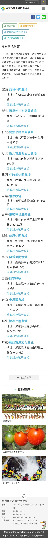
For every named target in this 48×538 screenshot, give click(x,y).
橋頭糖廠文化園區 (21, 342)
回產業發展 (25, 377)
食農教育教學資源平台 (17, 32)
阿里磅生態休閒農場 (23, 110)
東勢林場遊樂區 (20, 214)
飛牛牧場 (15, 196)
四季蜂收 (15, 278)
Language (31, 2)
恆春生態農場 (18, 321)
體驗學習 (10, 26)
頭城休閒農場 (18, 89)
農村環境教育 (28, 26)
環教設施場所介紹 (18, 104)
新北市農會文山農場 (23, 153)
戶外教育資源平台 (15, 38)
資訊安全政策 (38, 536)
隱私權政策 (25, 536)
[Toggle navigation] (43, 8)
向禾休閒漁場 (18, 257)
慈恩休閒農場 (18, 235)
